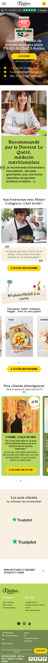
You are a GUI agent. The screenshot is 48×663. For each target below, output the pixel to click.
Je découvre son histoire (21, 470)
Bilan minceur (8, 605)
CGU (3, 639)
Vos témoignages (9, 608)
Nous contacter (8, 602)
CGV (25, 635)
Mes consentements (32, 610)
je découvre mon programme (24, 268)
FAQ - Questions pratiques (10, 635)
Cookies (26, 633)
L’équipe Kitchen (31, 602)
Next (44, 339)
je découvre (24, 56)
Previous (4, 337)
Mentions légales (7, 643)
